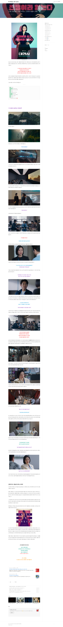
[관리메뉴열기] (61, 1)
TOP (54, 624)
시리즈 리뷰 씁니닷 (18, 586)
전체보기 (47, 23)
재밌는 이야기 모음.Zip (12, 586)
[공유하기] (11, 582)
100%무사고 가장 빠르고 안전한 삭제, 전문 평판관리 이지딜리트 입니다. (19, 576)
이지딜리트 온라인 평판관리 (13, 575)
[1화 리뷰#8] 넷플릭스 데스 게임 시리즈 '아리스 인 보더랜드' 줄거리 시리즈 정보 (19, 591)
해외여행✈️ (47, 37)
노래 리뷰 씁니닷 (47, 29)
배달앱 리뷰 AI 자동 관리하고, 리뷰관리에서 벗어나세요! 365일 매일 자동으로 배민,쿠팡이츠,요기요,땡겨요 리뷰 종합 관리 (21, 571)
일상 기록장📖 (47, 40)
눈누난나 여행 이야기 (48, 36)
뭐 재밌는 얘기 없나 (13, 1)
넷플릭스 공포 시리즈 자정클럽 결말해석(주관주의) (15, 592)
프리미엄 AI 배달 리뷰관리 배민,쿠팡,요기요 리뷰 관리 (18, 569)
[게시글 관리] (12, 582)
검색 (52, 1)
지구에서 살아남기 (48, 30)
